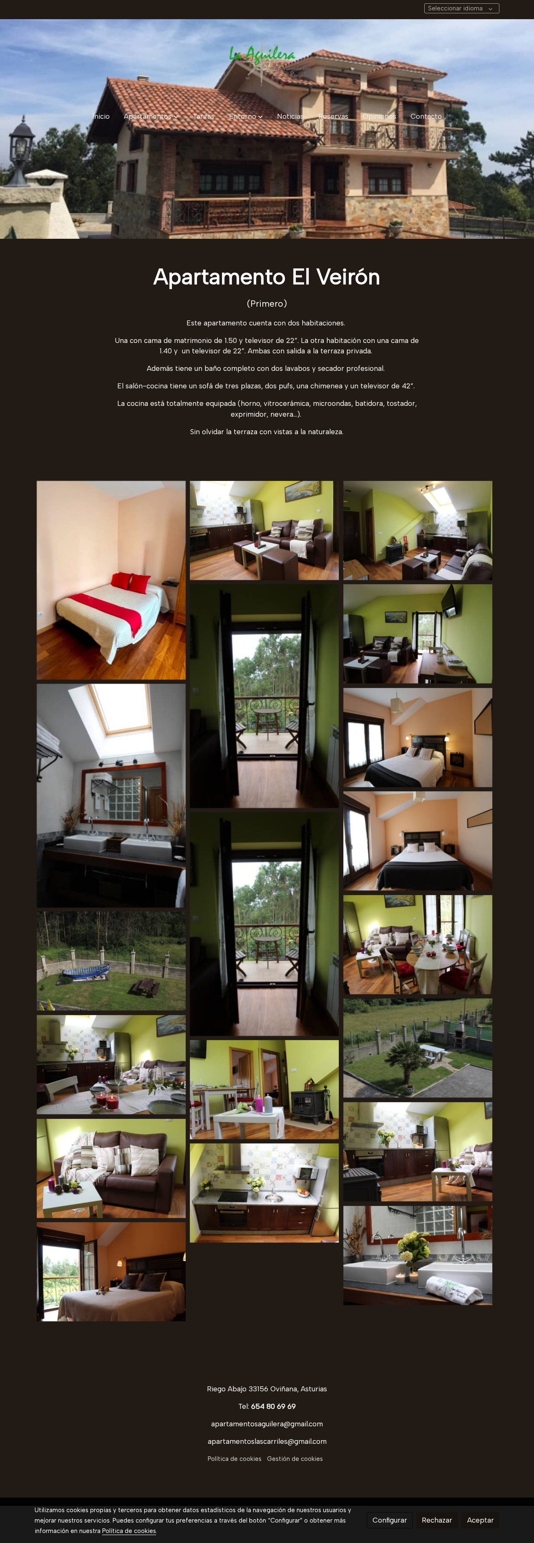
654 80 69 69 (273, 1406)
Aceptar (480, 1520)
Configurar (390, 1520)
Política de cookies (235, 1459)
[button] (151, 116)
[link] (267, 61)
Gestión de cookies (295, 1459)
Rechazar (437, 1520)
